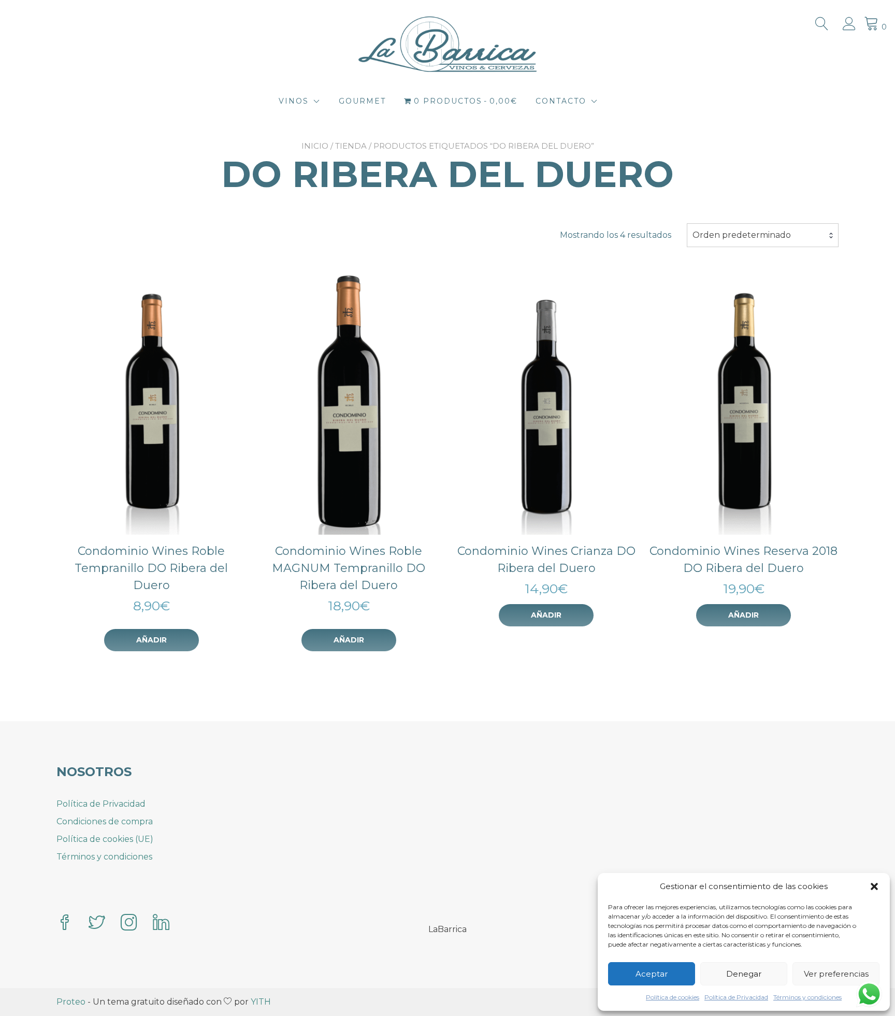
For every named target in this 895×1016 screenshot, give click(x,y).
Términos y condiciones (807, 997)
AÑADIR (151, 640)
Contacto (561, 101)
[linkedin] (161, 923)
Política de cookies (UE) (104, 839)
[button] (874, 886)
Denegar (743, 974)
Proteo (70, 1002)
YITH (261, 1002)
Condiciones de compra (104, 821)
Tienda (351, 146)
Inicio (314, 146)
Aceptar (652, 974)
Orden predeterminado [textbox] (741, 235)
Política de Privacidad (736, 997)
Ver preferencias (836, 974)
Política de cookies (672, 997)
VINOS (294, 101)
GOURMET (362, 101)
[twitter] (97, 923)
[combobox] (763, 235)
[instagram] (129, 923)
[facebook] (64, 923)
